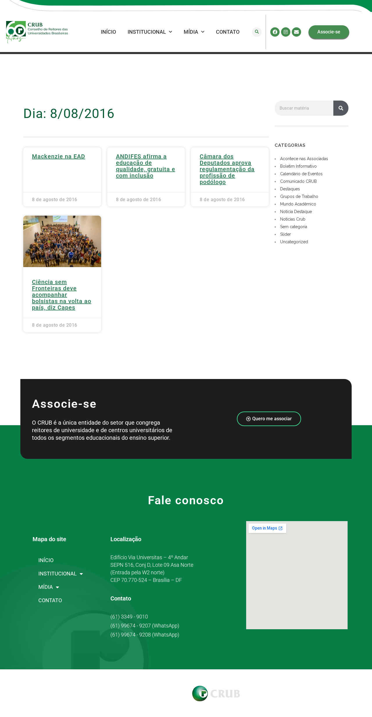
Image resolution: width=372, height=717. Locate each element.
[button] (257, 32)
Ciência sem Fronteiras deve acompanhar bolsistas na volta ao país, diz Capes (61, 294)
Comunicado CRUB (298, 181)
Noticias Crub (292, 219)
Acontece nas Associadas (304, 158)
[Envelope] (296, 32)
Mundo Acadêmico (298, 204)
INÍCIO (108, 32)
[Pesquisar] (340, 108)
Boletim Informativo (298, 166)
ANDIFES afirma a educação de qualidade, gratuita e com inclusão (145, 166)
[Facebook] (275, 32)
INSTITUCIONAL (147, 32)
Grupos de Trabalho (299, 196)
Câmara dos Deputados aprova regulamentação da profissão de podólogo (227, 169)
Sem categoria (293, 226)
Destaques (290, 189)
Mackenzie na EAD (58, 156)
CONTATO (227, 32)
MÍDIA (191, 32)
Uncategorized (294, 241)
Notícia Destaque (296, 211)
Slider (285, 234)
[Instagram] (285, 32)
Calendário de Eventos (301, 173)
